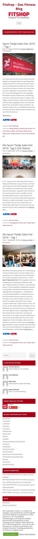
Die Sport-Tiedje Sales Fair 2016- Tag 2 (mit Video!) (18, 146)
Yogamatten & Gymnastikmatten (13, 457)
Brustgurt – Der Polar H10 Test (23, 492)
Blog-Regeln (6, 502)
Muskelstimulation (8, 464)
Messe (26, 131)
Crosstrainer (6, 421)
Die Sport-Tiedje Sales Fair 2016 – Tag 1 (18, 236)
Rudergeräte (6, 418)
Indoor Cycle (6, 434)
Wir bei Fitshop (14, 126)
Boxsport (5, 459)
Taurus (23, 134)
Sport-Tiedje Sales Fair (14, 134)
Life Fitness (19, 131)
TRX (27, 134)
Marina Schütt (28, 151)
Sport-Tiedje (27, 223)
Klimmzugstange (8, 452)
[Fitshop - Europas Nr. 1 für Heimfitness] (19, 18)
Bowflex (15, 128)
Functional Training (9, 449)
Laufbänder (6, 423)
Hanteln (5, 436)
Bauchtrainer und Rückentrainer (13, 454)
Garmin (30, 128)
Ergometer (6, 426)
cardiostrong (23, 128)
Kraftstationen (7, 431)
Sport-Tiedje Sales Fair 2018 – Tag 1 (19, 45)
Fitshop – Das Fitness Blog (19, 7)
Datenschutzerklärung (9, 505)
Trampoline (6, 429)
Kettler (13, 131)
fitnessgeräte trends (16, 223)
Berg (11, 128)
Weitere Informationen (27, 534)
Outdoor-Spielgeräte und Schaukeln (14, 441)
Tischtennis (6, 444)
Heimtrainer (6, 462)
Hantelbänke (7, 446)
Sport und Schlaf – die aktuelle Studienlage (21, 490)
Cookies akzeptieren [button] (10, 534)
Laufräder (6, 439)
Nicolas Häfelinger (27, 49)
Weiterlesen (7, 115)
